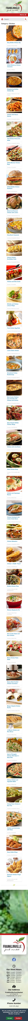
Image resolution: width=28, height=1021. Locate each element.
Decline (18, 1018)
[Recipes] (2, 19)
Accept (10, 1018)
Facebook (14, 959)
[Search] (25, 19)
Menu (22, 15)
